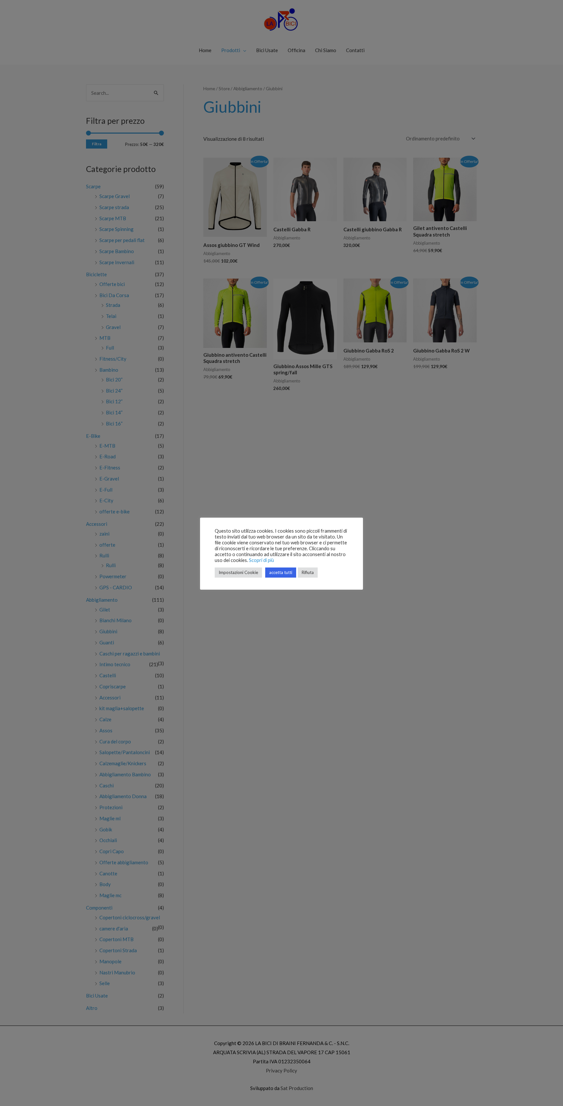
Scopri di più (261, 560)
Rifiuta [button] (308, 572)
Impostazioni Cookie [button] (238, 572)
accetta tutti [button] (280, 572)
